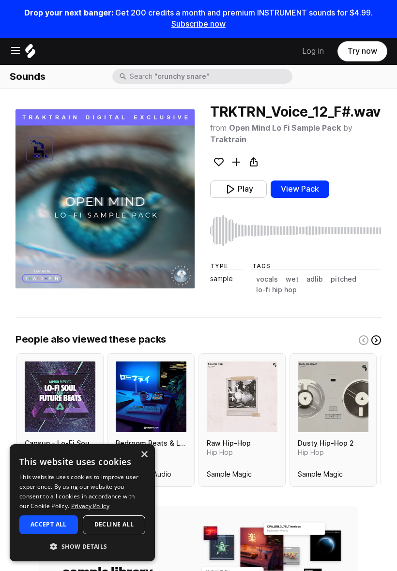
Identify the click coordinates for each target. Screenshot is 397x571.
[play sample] (296, 230)
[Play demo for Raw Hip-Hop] (242, 397)
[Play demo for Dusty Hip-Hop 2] (333, 397)
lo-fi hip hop (276, 290)
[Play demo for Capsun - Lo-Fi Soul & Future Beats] (60, 397)
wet (292, 279)
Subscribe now (198, 24)
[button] (82, 546)
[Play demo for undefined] (105, 199)
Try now (362, 51)
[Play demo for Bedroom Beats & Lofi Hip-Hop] (151, 397)
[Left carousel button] (363, 340)
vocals (267, 279)
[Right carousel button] (376, 340)
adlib (314, 279)
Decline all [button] (114, 524)
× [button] (144, 454)
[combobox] (210, 76)
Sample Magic (229, 476)
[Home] (30, 53)
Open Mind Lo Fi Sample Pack (285, 128)
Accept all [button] (49, 524)
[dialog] (82, 502)
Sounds (28, 76)
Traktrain (228, 139)
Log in (313, 51)
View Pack (300, 189)
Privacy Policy (90, 506)
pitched (343, 279)
